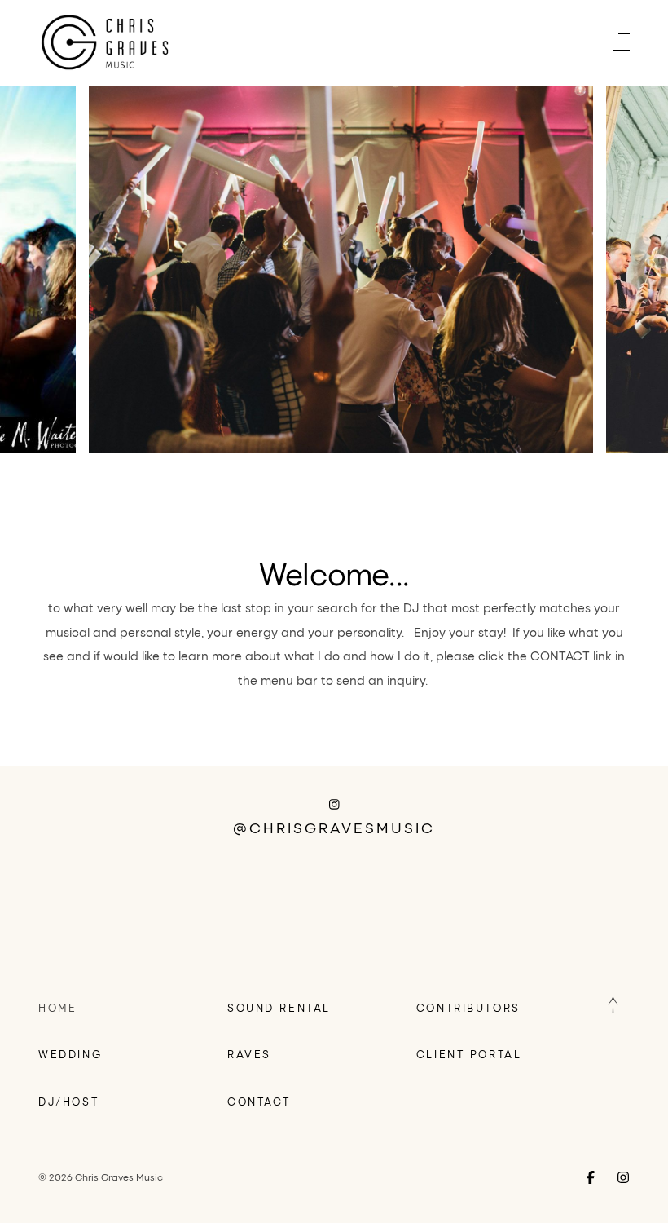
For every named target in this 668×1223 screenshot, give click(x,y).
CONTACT (259, 1101)
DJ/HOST (68, 1101)
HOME (57, 1007)
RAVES (249, 1054)
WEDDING (70, 1054)
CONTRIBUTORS (468, 1007)
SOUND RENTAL (279, 1007)
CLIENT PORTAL (468, 1054)
